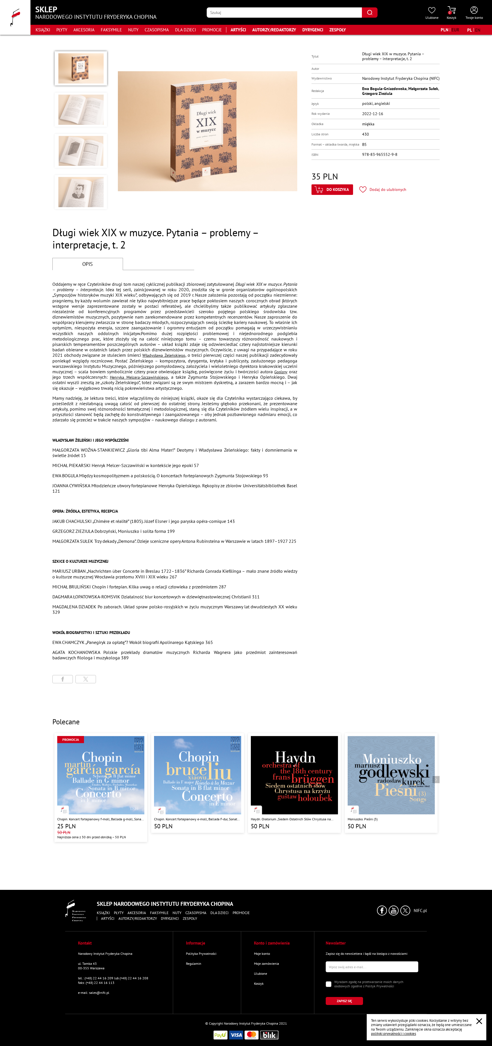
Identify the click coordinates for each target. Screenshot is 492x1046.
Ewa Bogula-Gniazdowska (384, 88)
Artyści (238, 29)
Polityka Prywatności (201, 953)
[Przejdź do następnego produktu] (436, 779)
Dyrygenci (312, 29)
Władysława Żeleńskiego (163, 355)
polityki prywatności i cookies (393, 1033)
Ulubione (260, 973)
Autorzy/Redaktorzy (274, 29)
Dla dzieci (185, 29)
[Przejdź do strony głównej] (15, 17)
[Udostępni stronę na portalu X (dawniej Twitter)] (85, 679)
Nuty (133, 29)
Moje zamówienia (266, 963)
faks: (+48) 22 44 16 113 (96, 982)
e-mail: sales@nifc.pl (93, 992)
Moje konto (262, 953)
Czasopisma (157, 29)
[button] (81, 68)
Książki (43, 29)
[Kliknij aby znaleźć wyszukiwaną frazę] (370, 12)
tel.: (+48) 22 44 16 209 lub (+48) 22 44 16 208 (113, 978)
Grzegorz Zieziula (377, 93)
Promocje (212, 29)
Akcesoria (84, 29)
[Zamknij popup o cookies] (479, 1021)
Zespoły (337, 29)
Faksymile (111, 29)
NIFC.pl (420, 910)
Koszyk (259, 983)
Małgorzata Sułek (423, 88)
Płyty (61, 29)
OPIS (87, 264)
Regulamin (193, 963)
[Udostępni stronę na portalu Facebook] (62, 679)
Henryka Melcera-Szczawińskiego (139, 377)
